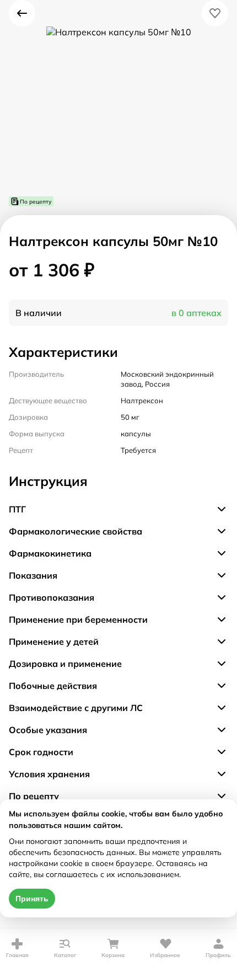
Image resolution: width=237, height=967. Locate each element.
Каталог (65, 955)
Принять (32, 898)
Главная (17, 955)
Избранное (165, 955)
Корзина (113, 955)
